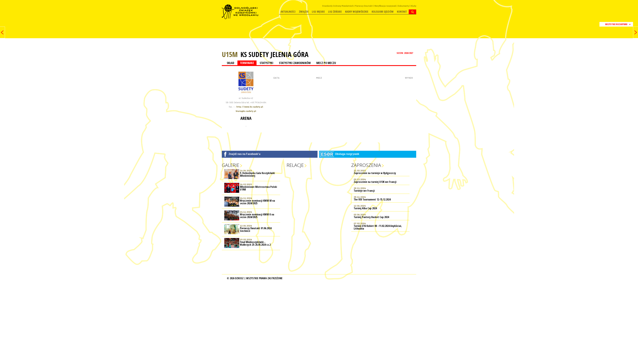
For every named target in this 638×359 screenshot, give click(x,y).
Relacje (295, 165)
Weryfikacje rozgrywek (385, 5)
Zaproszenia (366, 165)
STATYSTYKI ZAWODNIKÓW (295, 63)
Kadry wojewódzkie (356, 11)
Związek (304, 11)
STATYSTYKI (266, 63)
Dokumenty (403, 5)
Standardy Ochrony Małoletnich (337, 5)
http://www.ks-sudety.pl (249, 107)
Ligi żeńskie (335, 11)
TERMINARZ (247, 63)
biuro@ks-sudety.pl (246, 111)
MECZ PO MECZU (326, 63)
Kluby (413, 5)
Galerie (230, 165)
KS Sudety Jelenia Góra (274, 54)
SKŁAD (230, 63)
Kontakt (402, 11)
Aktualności (288, 11)
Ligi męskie (318, 11)
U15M (230, 54)
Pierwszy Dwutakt (364, 5)
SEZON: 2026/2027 (405, 53)
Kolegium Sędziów (383, 11)
